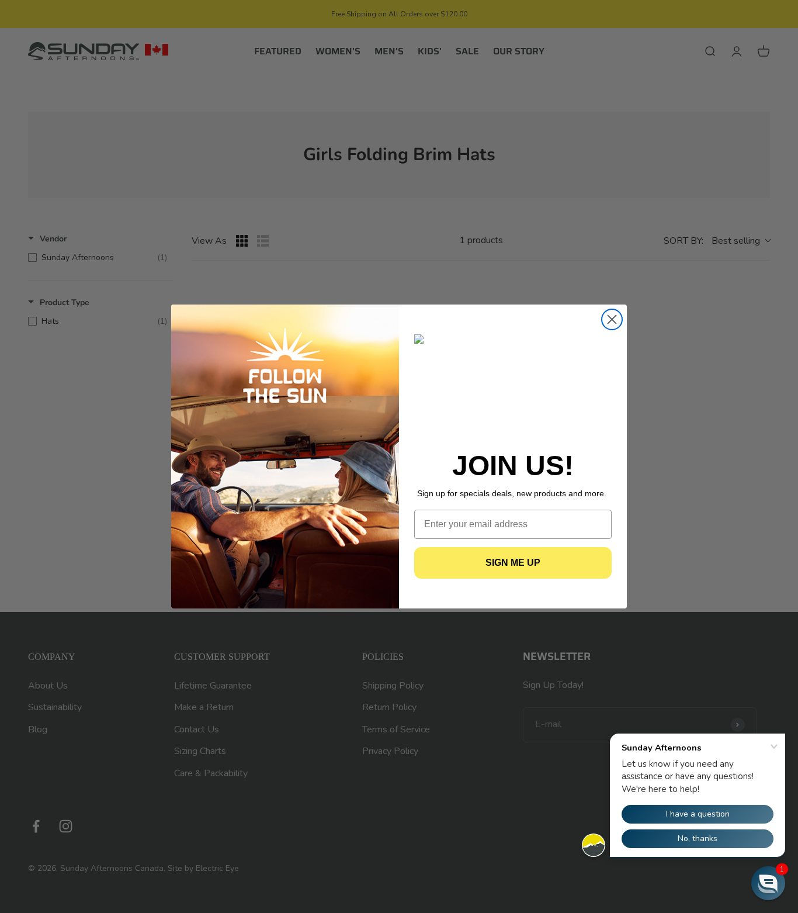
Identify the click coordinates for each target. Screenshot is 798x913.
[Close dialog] (612, 319)
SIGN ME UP (512, 563)
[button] (768, 883)
